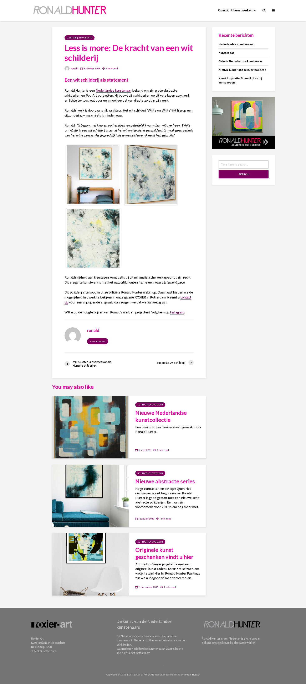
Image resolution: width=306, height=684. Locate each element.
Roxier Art (148, 674)
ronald (74, 68)
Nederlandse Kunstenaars (236, 44)
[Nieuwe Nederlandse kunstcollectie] (90, 427)
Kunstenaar (226, 53)
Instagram (177, 312)
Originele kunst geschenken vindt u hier (164, 553)
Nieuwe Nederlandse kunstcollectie (161, 416)
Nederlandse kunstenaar (113, 90)
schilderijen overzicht (79, 37)
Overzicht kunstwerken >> (237, 10)
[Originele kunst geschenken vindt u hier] (90, 564)
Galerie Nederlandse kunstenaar (240, 61)
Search (244, 174)
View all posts (97, 341)
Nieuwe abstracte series (165, 481)
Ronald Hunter (191, 674)
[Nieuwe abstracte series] (90, 495)
